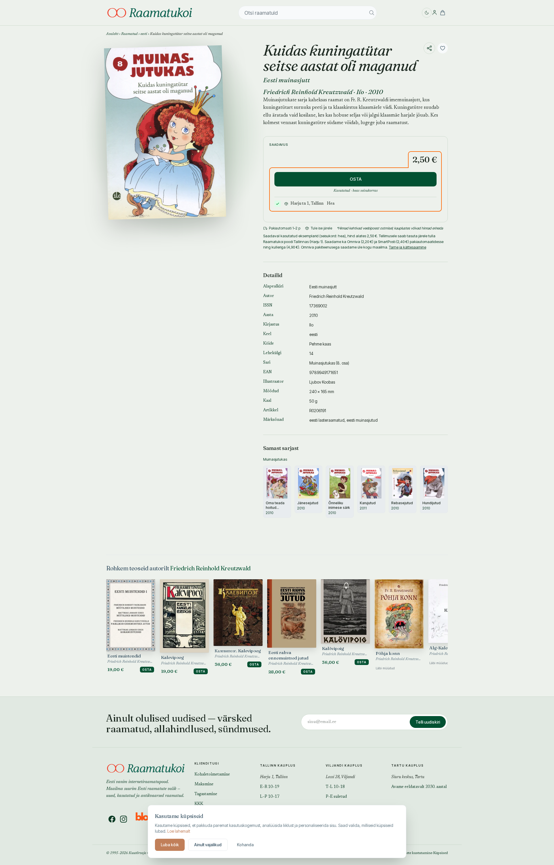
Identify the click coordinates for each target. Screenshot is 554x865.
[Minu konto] (434, 13)
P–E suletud (336, 797)
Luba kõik (170, 844)
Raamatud (129, 34)
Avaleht (112, 34)
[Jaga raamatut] (429, 48)
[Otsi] (372, 13)
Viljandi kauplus (344, 765)
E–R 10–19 (269, 787)
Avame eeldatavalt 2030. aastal (419, 787)
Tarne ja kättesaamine (407, 247)
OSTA (356, 179)
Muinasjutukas (322, 362)
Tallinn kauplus (277, 765)
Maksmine (204, 784)
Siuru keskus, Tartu (407, 777)
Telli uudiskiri (427, 722)
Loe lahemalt (178, 831)
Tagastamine (205, 794)
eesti (144, 34)
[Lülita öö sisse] (427, 13)
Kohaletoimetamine (212, 775)
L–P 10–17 (269, 797)
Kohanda (245, 844)
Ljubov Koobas (322, 382)
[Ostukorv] (442, 13)
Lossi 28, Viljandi (340, 777)
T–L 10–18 (335, 787)
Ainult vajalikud (208, 844)
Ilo (360, 92)
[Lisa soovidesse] (442, 48)
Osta (147, 669)
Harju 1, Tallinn (274, 777)
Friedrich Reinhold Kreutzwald (307, 92)
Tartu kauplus (407, 765)
